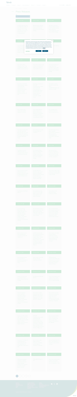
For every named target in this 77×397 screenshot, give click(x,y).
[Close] (52, 41)
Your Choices (28, 51)
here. (44, 48)
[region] (38, 47)
